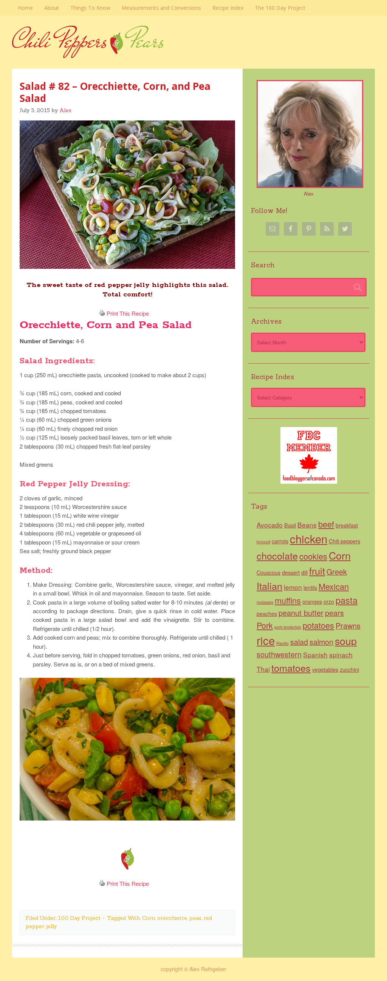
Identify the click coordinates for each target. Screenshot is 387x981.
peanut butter (301, 612)
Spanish (315, 654)
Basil (290, 525)
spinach (341, 654)
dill (304, 572)
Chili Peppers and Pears (193, 54)
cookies (313, 556)
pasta (347, 600)
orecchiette (172, 918)
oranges (312, 601)
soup (346, 640)
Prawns (348, 625)
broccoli (263, 541)
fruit (317, 570)
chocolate (277, 555)
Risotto (282, 643)
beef (326, 524)
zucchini (349, 669)
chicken (308, 538)
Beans (307, 524)
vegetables (325, 669)
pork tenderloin (287, 627)
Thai (263, 669)
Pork (265, 625)
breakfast (347, 525)
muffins (288, 600)
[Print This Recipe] (102, 313)
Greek (337, 571)
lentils (310, 587)
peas (195, 918)
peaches (267, 613)
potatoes (318, 625)
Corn (148, 918)
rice (266, 640)
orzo (329, 601)
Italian (269, 585)
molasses (265, 602)
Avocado (270, 524)
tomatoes (291, 667)
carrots (280, 541)
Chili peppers (344, 541)
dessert (291, 572)
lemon (293, 587)
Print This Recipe (128, 313)
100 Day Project (79, 918)
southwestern (279, 654)
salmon (321, 641)
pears (334, 612)
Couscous (268, 572)
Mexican (334, 586)
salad (299, 641)
